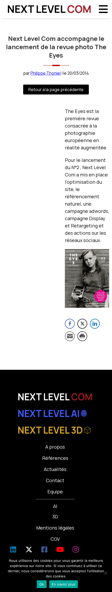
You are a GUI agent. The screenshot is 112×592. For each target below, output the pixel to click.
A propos (55, 447)
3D (55, 516)
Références (55, 458)
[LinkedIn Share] (95, 324)
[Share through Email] (70, 336)
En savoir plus (64, 584)
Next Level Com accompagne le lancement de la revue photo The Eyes (56, 46)
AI (55, 506)
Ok (41, 584)
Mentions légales (55, 528)
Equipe (55, 491)
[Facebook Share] (70, 324)
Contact (55, 480)
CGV (55, 539)
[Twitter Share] (82, 324)
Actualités (55, 469)
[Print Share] (82, 336)
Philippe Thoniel (45, 73)
